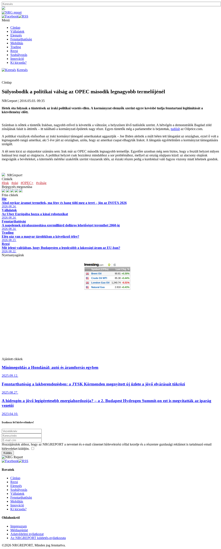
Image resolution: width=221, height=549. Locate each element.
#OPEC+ (27, 183)
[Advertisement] (110, 327)
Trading (15, 47)
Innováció (17, 58)
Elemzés (16, 35)
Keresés (22, 70)
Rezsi (14, 51)
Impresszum (18, 526)
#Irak (5, 183)
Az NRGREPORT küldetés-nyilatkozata (38, 538)
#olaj (14, 183)
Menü (6, 20)
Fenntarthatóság (21, 39)
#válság (41, 183)
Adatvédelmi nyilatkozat (27, 534)
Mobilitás (16, 43)
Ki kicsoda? (18, 62)
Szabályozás (18, 55)
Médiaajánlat (19, 530)
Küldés (7, 453)
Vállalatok (17, 31)
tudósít (175, 129)
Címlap (15, 27)
